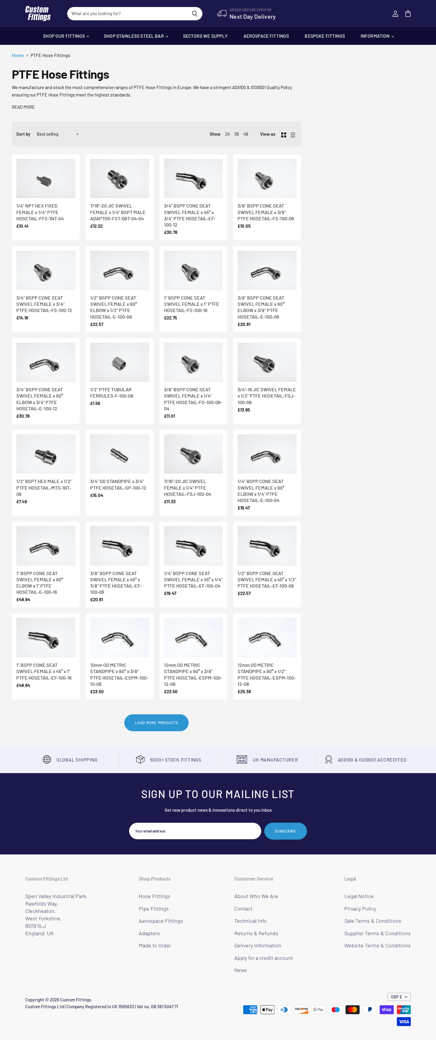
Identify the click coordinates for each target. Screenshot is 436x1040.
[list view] (293, 134)
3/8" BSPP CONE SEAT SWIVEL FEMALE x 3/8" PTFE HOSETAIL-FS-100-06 (266, 212)
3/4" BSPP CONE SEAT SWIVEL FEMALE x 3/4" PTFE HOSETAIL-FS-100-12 (44, 304)
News (240, 970)
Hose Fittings (154, 896)
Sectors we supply (205, 36)
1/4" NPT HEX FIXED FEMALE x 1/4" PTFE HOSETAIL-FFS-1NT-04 (40, 212)
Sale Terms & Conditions (372, 920)
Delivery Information (257, 945)
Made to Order (155, 945)
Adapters (149, 933)
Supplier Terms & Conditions (377, 933)
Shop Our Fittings (64, 36)
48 (246, 134)
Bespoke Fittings (325, 36)
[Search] (195, 13)
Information (376, 36)
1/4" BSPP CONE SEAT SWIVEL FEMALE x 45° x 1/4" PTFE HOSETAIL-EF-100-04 (193, 579)
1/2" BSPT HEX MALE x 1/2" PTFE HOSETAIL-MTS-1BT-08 (44, 487)
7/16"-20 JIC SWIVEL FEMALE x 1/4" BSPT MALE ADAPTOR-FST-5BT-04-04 (118, 212)
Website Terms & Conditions (377, 945)
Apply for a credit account (263, 957)
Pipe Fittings (154, 908)
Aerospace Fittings (266, 36)
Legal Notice (359, 896)
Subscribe (285, 831)
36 (236, 134)
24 (227, 134)
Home (18, 55)
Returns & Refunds (256, 933)
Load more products (156, 722)
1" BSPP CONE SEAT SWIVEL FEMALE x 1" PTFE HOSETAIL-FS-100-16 (191, 304)
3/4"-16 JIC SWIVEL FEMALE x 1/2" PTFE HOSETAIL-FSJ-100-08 (267, 396)
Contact (243, 908)
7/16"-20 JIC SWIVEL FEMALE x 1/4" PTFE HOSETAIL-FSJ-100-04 (187, 487)
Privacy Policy (360, 908)
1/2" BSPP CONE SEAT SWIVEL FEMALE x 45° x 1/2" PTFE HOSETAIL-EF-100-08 (267, 579)
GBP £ (396, 996)
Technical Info (250, 920)
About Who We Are (256, 896)
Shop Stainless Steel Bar (134, 36)
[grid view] (283, 134)
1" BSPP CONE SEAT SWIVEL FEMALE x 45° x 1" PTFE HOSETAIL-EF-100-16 (43, 671)
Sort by (23, 134)
